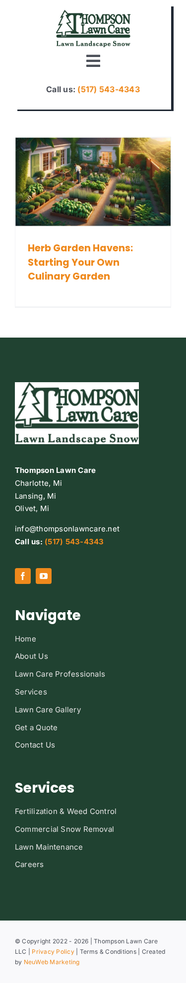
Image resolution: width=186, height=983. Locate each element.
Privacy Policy (53, 951)
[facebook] (23, 576)
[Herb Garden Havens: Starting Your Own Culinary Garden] (93, 181)
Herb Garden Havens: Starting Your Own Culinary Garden (80, 262)
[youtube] (44, 576)
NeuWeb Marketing (52, 962)
